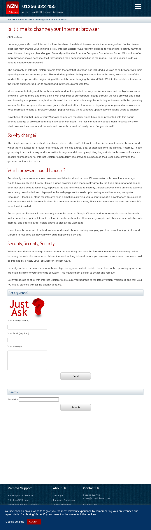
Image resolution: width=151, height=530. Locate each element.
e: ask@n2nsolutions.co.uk (96, 498)
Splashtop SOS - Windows (21, 495)
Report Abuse (90, 504)
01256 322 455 (39, 6)
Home (21, 19)
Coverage (58, 495)
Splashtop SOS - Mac (18, 500)
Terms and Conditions (64, 500)
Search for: (13, 399)
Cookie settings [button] (15, 521)
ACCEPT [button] (34, 521)
